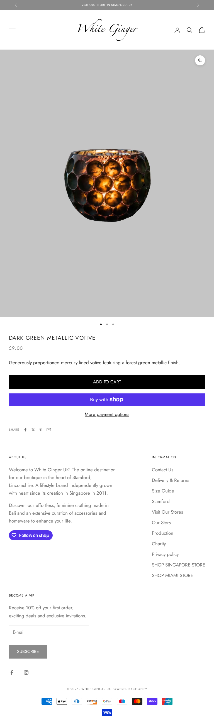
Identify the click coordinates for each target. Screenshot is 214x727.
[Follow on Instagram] (26, 672)
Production (162, 533)
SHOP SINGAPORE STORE (178, 564)
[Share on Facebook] (25, 429)
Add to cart (107, 382)
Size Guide (163, 490)
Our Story (161, 522)
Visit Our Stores (167, 512)
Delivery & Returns (170, 480)
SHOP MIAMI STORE (172, 575)
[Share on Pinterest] (41, 429)
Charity (159, 543)
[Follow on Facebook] (11, 672)
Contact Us (162, 469)
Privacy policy (165, 554)
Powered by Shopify (129, 689)
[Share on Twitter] (33, 429)
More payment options (107, 414)
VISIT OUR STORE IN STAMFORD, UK (107, 5)
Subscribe (28, 651)
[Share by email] (49, 429)
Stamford (161, 501)
